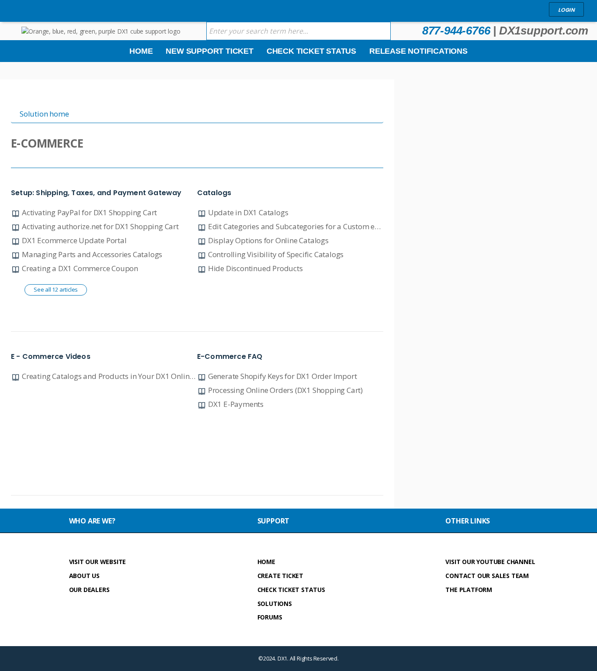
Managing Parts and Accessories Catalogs (92, 254)
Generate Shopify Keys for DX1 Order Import (282, 376)
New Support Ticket (209, 51)
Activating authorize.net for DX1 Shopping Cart (100, 226)
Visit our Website (97, 561)
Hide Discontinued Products (255, 268)
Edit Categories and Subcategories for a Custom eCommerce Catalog (323, 226)
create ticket (280, 575)
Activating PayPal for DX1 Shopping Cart (89, 212)
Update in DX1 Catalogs (248, 212)
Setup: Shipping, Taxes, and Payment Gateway (96, 193)
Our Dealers (89, 589)
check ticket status (291, 589)
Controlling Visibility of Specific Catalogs (276, 254)
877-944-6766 (456, 30)
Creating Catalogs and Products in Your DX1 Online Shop (117, 376)
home (266, 561)
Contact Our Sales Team (487, 575)
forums (269, 617)
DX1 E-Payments (236, 404)
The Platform (468, 589)
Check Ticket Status (311, 51)
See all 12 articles (56, 289)
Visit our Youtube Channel (490, 561)
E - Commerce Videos (50, 356)
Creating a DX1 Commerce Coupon (80, 268)
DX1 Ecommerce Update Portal (74, 240)
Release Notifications (418, 51)
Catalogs (214, 193)
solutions (274, 603)
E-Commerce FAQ (230, 356)
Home (141, 51)
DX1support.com (543, 30)
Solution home (44, 114)
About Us (84, 575)
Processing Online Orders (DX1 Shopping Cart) (285, 390)
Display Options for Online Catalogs (268, 240)
